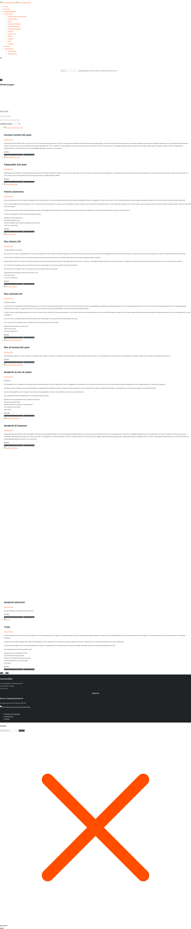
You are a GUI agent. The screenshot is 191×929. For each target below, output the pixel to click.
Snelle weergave (28, 155)
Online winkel (8, 14)
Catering (7, 46)
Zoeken (21, 730)
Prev (1, 673)
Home (6, 6)
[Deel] (4, 925)
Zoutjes (10, 38)
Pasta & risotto (12, 19)
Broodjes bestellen (10, 11)
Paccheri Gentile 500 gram (17, 135)
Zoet (9, 41)
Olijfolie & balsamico (14, 24)
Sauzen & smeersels (14, 29)
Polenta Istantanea (14, 191)
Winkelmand (9, 48)
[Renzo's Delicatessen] (95, 2)
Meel (9, 21)
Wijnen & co (12, 33)
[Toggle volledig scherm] (2, 925)
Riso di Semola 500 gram (16, 347)
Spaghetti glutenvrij (14, 602)
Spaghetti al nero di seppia (18, 372)
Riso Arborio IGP (12, 241)
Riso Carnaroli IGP (13, 294)
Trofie (7, 627)
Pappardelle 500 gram (15, 164)
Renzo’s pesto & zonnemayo (17, 16)
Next (7, 673)
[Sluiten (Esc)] (6, 925)
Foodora (7, 719)
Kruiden (10, 31)
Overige (10, 43)
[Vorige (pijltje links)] (1, 928)
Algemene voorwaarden (12, 714)
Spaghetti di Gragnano (15, 425)
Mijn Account (12, 51)
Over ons (7, 9)
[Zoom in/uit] (1, 925)
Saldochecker (12, 53)
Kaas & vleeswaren (14, 26)
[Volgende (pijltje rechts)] (2, 928)
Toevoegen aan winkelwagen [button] (13, 155)
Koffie (10, 36)
